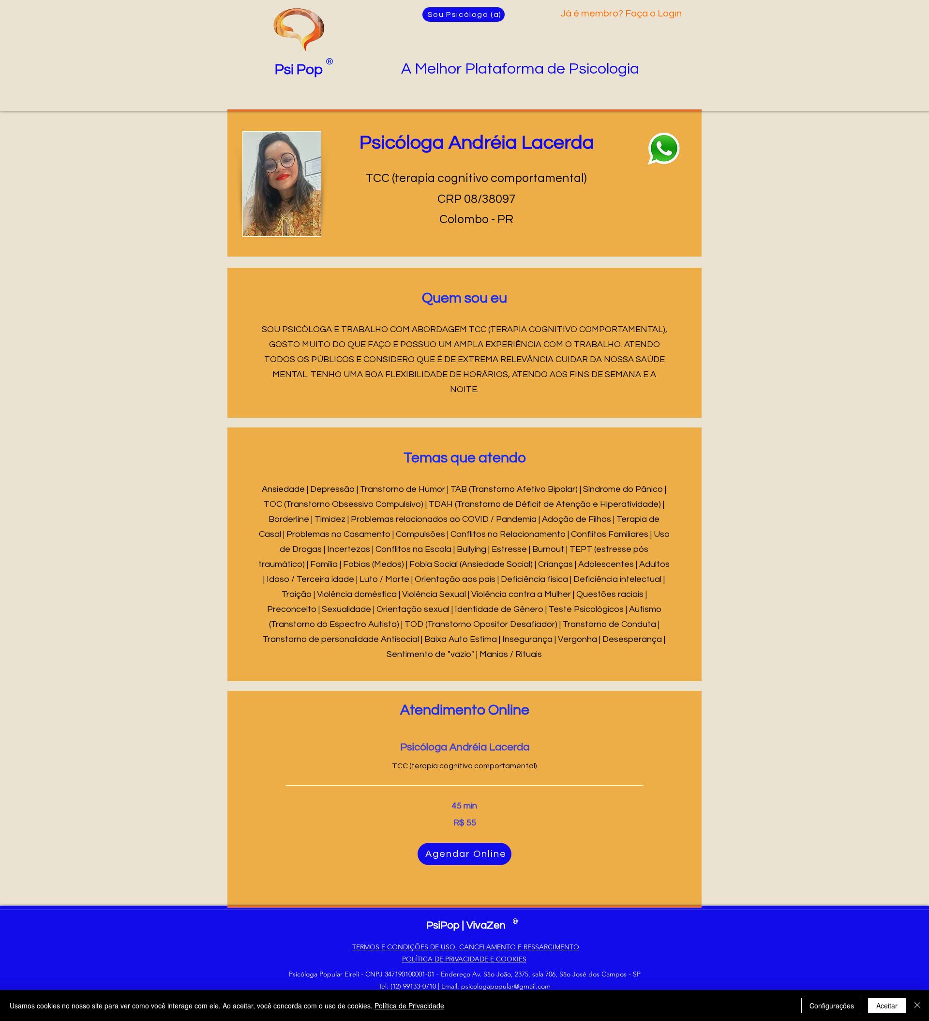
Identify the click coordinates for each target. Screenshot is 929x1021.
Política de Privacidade (409, 1005)
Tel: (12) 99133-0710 (407, 986)
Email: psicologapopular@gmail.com (496, 986)
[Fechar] (917, 1005)
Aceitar (887, 1005)
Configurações (831, 1005)
